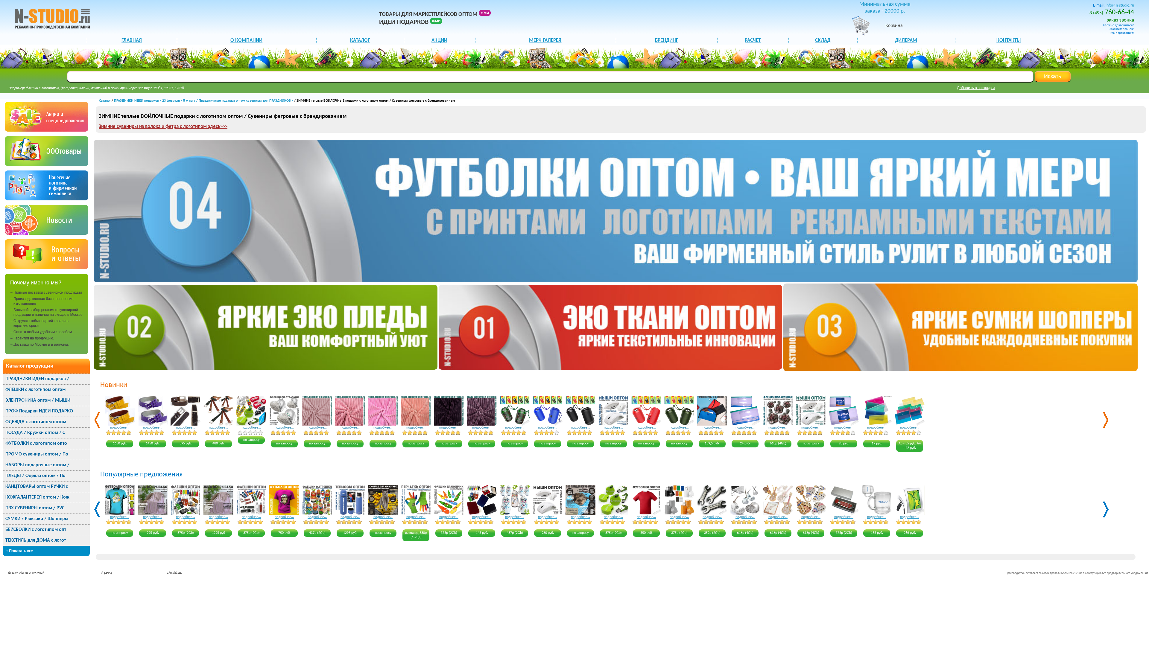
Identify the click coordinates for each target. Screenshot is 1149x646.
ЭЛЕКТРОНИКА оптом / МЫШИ (37, 400)
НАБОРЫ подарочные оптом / (37, 465)
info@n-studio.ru (1120, 5)
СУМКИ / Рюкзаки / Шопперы (36, 519)
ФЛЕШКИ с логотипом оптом (35, 389)
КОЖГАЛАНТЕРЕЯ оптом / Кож (37, 497)
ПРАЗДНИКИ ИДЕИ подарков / (37, 379)
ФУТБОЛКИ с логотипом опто (36, 443)
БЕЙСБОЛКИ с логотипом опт (35, 529)
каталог (360, 40)
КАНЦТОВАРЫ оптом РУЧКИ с (36, 486)
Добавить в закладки (976, 88)
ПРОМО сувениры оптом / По (36, 454)
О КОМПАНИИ (246, 40)
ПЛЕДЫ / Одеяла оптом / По (35, 475)
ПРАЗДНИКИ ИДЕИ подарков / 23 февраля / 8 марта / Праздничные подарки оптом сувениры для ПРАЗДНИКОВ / (203, 101)
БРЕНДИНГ (666, 40)
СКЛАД (822, 40)
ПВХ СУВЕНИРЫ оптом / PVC (34, 508)
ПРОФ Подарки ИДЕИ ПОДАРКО (39, 411)
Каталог (105, 101)
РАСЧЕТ (753, 40)
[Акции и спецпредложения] (46, 130)
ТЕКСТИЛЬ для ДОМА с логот (35, 540)
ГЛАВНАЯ (131, 40)
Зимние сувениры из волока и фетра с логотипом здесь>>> (163, 126)
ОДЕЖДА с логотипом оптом (35, 422)
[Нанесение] (46, 199)
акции (439, 40)
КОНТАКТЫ (1008, 40)
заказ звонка (1120, 20)
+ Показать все (19, 551)
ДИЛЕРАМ (906, 40)
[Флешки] (46, 164)
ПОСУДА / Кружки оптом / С (35, 432)
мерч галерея (545, 40)
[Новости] (46, 233)
